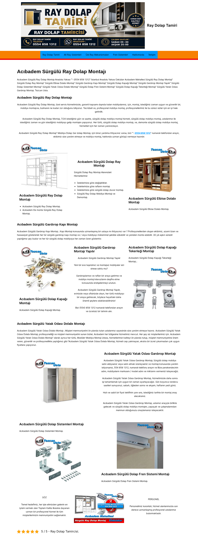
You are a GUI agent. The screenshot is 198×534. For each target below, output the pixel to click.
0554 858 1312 (143, 133)
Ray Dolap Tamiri (162, 25)
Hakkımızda (138, 54)
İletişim (151, 54)
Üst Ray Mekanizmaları (97, 54)
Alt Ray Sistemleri (72, 54)
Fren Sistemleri (120, 54)
